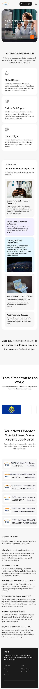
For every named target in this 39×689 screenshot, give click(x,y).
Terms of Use (25, 672)
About (6, 672)
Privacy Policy (25, 669)
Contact (6, 675)
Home (5, 669)
